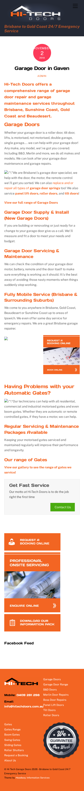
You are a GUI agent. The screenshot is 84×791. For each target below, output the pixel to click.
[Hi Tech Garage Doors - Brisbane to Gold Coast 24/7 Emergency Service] (37, 21)
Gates (8, 724)
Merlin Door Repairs (56, 694)
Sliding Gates (12, 745)
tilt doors (71, 193)
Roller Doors (51, 715)
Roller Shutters (14, 750)
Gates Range (12, 729)
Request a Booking (16, 755)
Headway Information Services (33, 777)
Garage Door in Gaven (42, 68)
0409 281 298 (28, 695)
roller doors (48, 193)
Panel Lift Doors (53, 705)
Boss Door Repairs (54, 699)
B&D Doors (50, 689)
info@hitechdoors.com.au (23, 706)
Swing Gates (12, 740)
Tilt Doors (49, 710)
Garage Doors (22, 124)
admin (42, 76)
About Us (10, 760)
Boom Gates (12, 734)
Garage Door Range (55, 684)
